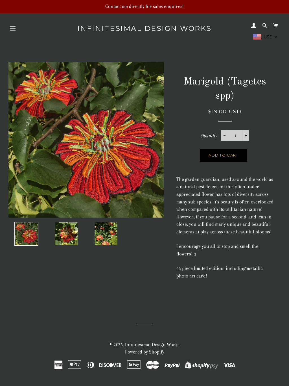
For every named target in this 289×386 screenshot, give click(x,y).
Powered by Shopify (144, 352)
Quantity (208, 135)
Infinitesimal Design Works (144, 28)
